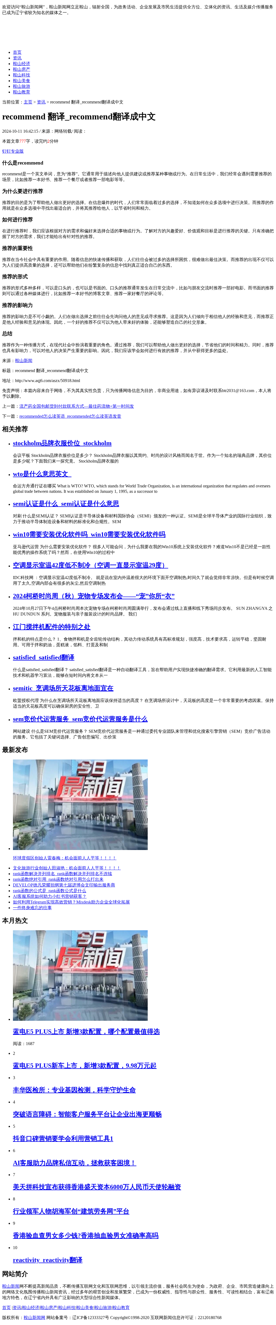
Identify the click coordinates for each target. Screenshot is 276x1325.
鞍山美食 (21, 80)
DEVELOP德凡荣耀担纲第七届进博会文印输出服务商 (64, 885)
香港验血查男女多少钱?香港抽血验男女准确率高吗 (85, 1235)
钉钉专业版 (13, 151)
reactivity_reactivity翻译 (47, 1259)
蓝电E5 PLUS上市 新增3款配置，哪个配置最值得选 (86, 1031)
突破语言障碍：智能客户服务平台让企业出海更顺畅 (87, 1114)
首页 (17, 52)
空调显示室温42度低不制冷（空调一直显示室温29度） (90, 565)
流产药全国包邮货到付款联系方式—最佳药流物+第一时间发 (76, 406)
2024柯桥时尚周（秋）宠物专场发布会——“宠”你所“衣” (94, 596)
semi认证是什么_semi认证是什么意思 (66, 503)
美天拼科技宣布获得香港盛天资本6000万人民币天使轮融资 (97, 1186)
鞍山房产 (21, 69)
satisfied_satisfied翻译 (43, 657)
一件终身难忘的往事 (32, 907)
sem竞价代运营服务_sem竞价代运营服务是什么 (80, 718)
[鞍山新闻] (44, 43)
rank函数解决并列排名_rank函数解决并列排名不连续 (62, 873)
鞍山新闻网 (34, 1317)
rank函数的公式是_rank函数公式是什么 (49, 890)
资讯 (17, 58)
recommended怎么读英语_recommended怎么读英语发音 (70, 416)
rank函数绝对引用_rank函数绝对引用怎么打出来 (58, 879)
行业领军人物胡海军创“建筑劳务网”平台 (71, 1211)
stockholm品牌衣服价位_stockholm (62, 443)
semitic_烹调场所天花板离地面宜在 (63, 688)
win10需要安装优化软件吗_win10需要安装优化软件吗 (89, 534)
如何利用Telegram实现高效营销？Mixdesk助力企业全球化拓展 (71, 902)
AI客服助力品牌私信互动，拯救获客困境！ (74, 1162)
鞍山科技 (21, 75)
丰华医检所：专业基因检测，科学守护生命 (74, 1089)
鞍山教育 (21, 92)
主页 (28, 102)
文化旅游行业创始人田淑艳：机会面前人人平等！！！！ (67, 868)
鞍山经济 (21, 63)
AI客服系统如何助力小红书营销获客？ (50, 896)
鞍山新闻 (23, 360)
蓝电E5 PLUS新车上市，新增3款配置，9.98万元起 (85, 1065)
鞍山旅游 (21, 86)
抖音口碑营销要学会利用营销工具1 (63, 1138)
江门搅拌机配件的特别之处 (52, 626)
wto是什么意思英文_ (42, 473)
